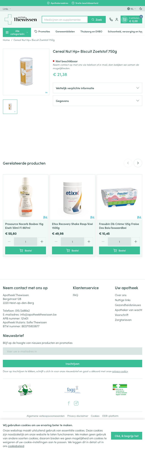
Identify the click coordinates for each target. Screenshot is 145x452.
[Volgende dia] (138, 163)
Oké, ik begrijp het (126, 436)
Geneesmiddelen (65, 31)
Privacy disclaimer (77, 415)
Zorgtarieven (123, 320)
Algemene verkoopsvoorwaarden (46, 415)
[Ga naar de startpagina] (20, 19)
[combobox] (65, 19)
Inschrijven (72, 363)
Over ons (120, 295)
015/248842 (22, 310)
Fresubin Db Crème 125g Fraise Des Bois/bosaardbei (119, 226)
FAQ (75, 295)
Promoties (44, 31)
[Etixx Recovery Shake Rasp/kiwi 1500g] (72, 197)
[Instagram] (76, 403)
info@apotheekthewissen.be (38, 314)
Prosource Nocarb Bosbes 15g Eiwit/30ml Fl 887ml (24, 226)
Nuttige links (122, 300)
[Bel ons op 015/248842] (111, 19)
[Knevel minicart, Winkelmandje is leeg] (124, 19)
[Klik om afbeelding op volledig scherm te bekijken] (26, 72)
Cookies (95, 415)
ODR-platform (110, 415)
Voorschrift (121, 315)
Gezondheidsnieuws (128, 305)
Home (6, 40)
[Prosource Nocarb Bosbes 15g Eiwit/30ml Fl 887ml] (25, 197)
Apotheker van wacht (128, 310)
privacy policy (120, 371)
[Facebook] (68, 403)
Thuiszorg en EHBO (91, 31)
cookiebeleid (16, 446)
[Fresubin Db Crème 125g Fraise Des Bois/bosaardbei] (119, 197)
